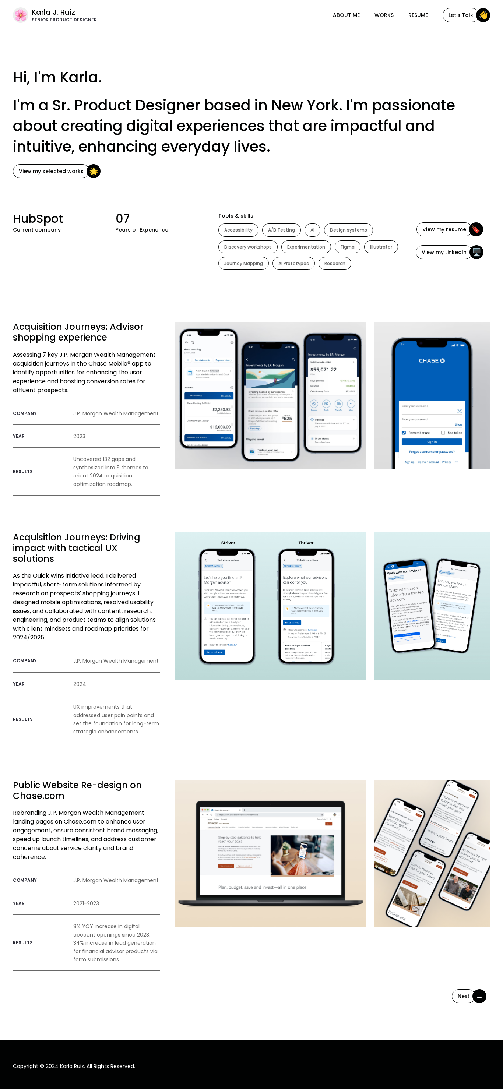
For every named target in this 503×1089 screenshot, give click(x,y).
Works (384, 15)
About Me (346, 15)
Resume (418, 15)
